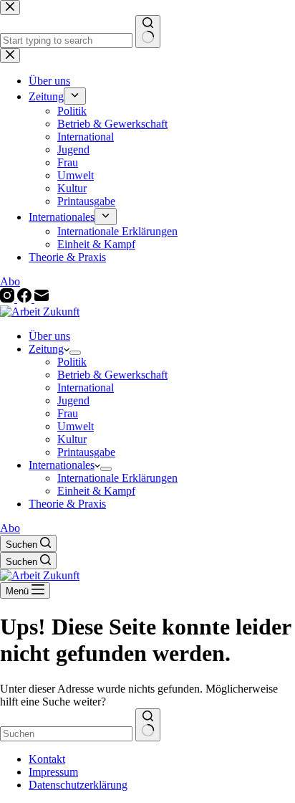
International (85, 387)
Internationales (62, 465)
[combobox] (66, 733)
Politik (72, 362)
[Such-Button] (147, 724)
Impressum (53, 772)
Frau (67, 413)
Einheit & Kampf (96, 491)
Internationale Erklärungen (117, 478)
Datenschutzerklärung (78, 785)
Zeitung (46, 349)
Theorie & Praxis (67, 504)
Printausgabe (86, 452)
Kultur (72, 439)
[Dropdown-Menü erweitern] (75, 353)
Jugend (73, 400)
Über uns (49, 336)
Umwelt (75, 426)
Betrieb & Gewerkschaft (112, 375)
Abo (10, 528)
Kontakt (47, 759)
